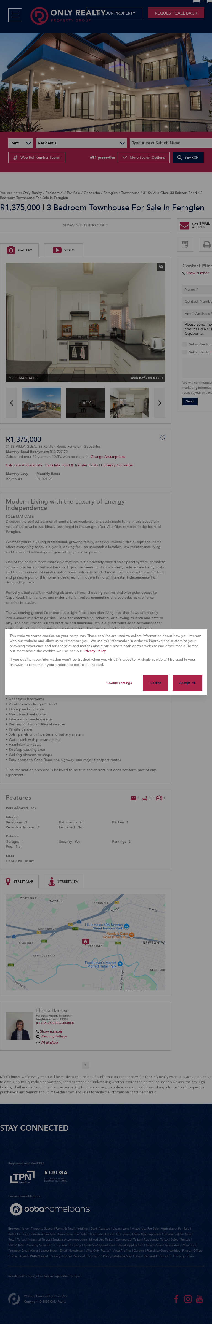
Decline (155, 682)
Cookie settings (119, 682)
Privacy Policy (94, 651)
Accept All (187, 682)
